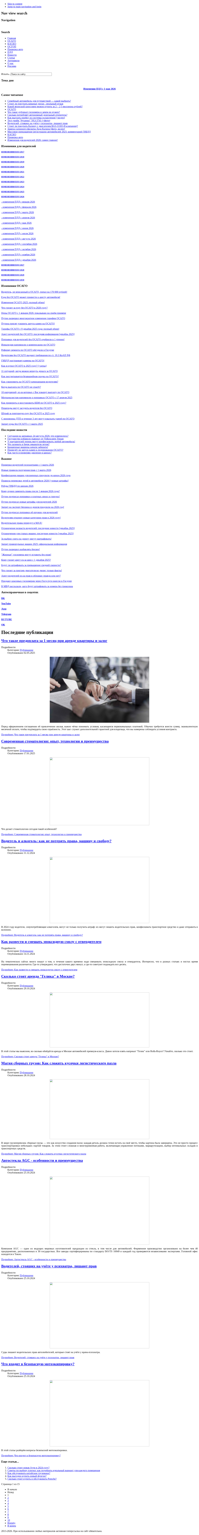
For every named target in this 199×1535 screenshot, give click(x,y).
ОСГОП (11, 46)
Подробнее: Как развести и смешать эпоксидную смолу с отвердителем (39, 969)
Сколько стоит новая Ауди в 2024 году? (28, 1467)
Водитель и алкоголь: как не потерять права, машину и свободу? (56, 841)
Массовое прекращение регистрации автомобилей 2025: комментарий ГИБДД (49, 131)
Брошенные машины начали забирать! (27, 447)
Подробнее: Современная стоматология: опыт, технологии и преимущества (41, 834)
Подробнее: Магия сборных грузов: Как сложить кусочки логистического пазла (43, 1153)
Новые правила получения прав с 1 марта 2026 (26, 470)
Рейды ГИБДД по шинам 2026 (17, 486)
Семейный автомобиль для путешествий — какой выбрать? (39, 101)
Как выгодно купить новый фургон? (26, 1476)
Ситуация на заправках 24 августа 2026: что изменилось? (37, 436)
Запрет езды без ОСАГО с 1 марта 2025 (22, 424)
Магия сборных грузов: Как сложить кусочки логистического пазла (58, 1063)
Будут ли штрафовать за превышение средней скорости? (31, 565)
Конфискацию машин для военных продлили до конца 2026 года (35, 475)
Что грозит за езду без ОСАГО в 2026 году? (24, 307)
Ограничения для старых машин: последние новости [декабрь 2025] (37, 533)
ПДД (10, 52)
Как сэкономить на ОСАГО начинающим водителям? (29, 381)
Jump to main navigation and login (24, 6)
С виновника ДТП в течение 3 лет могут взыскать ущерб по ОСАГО (37, 418)
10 (8, 1520)
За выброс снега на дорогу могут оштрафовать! (26, 538)
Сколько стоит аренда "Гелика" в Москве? (38, 976)
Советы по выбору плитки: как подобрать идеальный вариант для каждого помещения (53, 1470)
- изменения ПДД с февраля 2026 (18, 207)
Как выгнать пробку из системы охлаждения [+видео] (36, 117)
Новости (12, 55)
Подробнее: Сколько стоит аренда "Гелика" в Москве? (30, 1056)
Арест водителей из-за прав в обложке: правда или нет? (31, 575)
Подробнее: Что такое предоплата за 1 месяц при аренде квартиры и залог (40, 734)
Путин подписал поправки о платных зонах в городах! (30, 496)
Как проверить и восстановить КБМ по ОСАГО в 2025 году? (33, 403)
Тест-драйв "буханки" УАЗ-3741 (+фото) (28, 120)
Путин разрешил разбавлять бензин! (20, 549)
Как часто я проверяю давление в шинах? (29, 452)
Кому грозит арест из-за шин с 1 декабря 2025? (26, 560)
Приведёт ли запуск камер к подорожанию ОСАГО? (35, 450)
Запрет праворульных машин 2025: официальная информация (34, 544)
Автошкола (13, 60)
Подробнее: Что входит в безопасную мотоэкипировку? (31, 1455)
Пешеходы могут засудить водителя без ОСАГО (26, 408)
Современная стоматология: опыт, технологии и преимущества (55, 741)
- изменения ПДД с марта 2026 (17, 212)
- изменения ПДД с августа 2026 (18, 238)
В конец (11, 1525)
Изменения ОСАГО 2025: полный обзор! (23, 302)
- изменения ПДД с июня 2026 (17, 228)
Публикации (26, 650)
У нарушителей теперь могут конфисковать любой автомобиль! (41, 441)
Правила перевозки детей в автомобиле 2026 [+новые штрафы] (34, 480)
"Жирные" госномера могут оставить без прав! (26, 554)
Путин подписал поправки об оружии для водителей (29, 512)
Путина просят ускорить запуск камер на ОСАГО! (28, 323)
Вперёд (11, 1523)
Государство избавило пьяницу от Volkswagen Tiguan (35, 438)
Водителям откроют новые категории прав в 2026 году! (31, 517)
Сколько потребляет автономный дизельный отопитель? (37, 115)
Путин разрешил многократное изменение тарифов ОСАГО (33, 318)
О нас (10, 63)
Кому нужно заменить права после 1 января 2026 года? (30, 491)
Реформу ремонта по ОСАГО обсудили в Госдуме (27, 350)
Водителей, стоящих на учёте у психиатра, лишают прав (37, 123)
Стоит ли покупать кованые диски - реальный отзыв (35, 103)
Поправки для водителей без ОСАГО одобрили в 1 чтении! (33, 339)
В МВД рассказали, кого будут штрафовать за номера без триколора (37, 586)
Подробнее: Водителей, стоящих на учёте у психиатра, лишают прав (37, 1357)
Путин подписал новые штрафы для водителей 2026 (29, 501)
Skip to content (14, 3)
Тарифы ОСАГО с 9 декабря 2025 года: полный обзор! (30, 329)
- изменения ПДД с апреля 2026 (18, 217)
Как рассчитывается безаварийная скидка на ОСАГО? (30, 376)
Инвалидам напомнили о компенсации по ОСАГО (28, 344)
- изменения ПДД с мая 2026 (16, 223)
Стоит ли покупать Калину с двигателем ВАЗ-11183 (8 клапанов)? (42, 126)
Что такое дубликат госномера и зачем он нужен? (33, 112)
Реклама (11, 66)
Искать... (6, 74)
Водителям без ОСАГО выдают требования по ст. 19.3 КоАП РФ (35, 355)
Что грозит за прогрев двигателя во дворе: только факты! (31, 570)
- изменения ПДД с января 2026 (18, 201)
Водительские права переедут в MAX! (21, 523)
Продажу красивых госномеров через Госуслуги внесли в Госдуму (36, 581)
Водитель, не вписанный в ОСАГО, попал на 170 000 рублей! (34, 292)
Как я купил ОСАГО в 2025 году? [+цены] (23, 366)
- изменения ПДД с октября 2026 (18, 249)
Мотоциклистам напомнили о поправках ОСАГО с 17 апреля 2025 (36, 397)
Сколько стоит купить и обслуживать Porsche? (32, 1479)
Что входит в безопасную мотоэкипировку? (37, 1364)
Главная (11, 38)
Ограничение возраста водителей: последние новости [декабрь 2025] (38, 528)
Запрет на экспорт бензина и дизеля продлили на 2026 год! (32, 507)
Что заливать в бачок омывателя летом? (28, 444)
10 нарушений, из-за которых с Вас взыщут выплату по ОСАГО (35, 392)
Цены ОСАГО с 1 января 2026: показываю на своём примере (33, 313)
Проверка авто (15, 49)
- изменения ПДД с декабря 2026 (18, 260)
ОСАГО (11, 41)
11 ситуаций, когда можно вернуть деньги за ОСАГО (29, 371)
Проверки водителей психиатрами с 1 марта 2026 (27, 464)
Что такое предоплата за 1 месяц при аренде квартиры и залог (54, 641)
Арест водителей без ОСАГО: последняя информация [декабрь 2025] (37, 334)
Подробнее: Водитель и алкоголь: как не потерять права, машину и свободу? (42, 935)
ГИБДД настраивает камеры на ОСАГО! (22, 360)
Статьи (11, 57)
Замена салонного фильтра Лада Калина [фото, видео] (36, 129)
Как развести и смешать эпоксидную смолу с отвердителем (51, 942)
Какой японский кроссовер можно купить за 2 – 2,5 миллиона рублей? (45, 106)
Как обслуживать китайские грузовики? (28, 1473)
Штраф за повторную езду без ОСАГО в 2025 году (28, 413)
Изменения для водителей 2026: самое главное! (32, 140)
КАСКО (11, 43)
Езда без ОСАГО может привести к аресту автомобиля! (30, 297)
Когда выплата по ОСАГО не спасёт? (21, 387)
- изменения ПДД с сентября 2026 (19, 244)
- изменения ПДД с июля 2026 (17, 233)
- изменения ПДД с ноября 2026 (18, 254)
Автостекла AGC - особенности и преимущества (42, 1160)
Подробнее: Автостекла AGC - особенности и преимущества (33, 1259)
